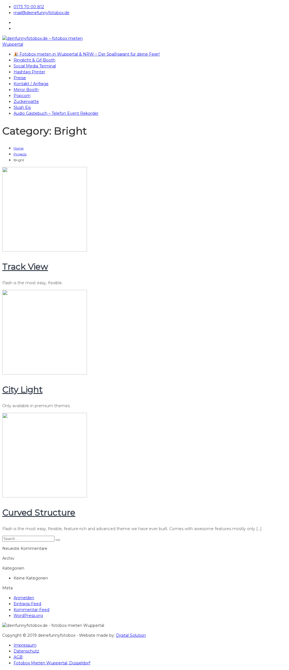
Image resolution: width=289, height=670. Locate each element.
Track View (25, 266)
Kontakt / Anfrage (31, 83)
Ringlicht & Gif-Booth (34, 60)
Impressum (25, 645)
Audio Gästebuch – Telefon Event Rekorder (56, 113)
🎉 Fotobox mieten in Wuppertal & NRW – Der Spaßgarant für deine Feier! (87, 54)
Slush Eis (22, 107)
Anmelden (24, 597)
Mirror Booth (26, 89)
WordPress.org (28, 615)
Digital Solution (131, 635)
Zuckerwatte (26, 101)
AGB (18, 657)
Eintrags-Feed (27, 603)
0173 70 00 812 (29, 6)
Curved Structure (38, 512)
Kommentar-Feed (31, 609)
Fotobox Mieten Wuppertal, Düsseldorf (52, 662)
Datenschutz (26, 651)
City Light (22, 389)
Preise (20, 77)
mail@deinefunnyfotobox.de (41, 12)
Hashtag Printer (29, 71)
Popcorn (22, 95)
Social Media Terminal (35, 66)
